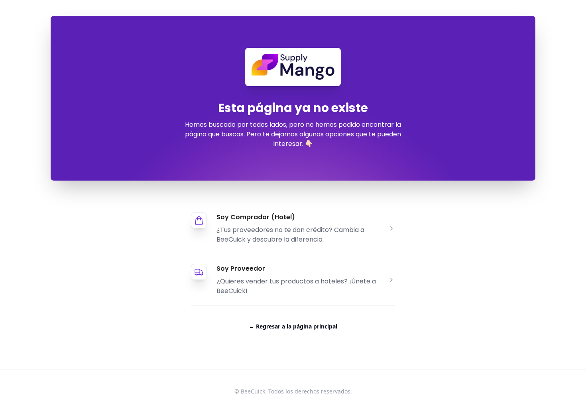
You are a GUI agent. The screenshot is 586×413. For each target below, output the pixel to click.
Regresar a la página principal (293, 326)
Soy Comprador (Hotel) (255, 217)
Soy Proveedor (240, 268)
